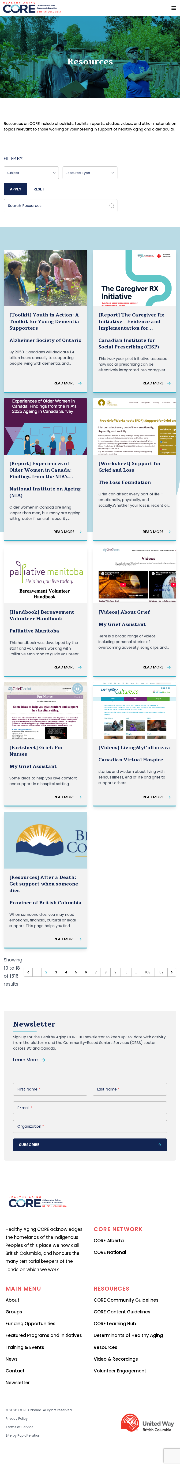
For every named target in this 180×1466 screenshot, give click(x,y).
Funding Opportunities (30, 1323)
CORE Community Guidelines (126, 1300)
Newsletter (18, 1382)
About (12, 1300)
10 (126, 972)
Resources (105, 1347)
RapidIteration (29, 1435)
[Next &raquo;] (171, 972)
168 (147, 972)
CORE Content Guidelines (122, 1312)
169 (161, 972)
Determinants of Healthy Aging (128, 1335)
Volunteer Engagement (120, 1371)
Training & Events (25, 1347)
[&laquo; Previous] (28, 972)
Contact (15, 1371)
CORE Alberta (109, 1240)
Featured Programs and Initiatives (44, 1335)
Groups (14, 1312)
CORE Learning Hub (115, 1323)
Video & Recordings (116, 1359)
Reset (39, 189)
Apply (15, 189)
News (12, 1359)
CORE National (110, 1252)
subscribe (29, 1144)
